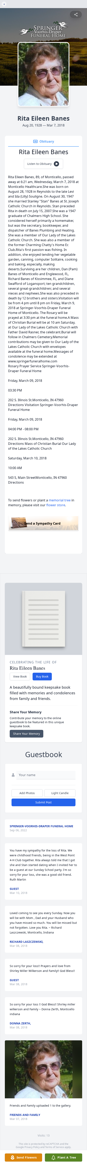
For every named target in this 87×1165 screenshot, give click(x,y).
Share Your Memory (26, 734)
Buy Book (42, 676)
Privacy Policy (32, 1147)
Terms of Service (54, 1147)
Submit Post (43, 802)
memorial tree (60, 500)
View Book (20, 676)
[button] (44, 1069)
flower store (55, 505)
